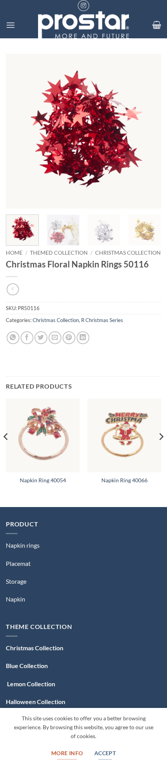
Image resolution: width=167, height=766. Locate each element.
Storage (16, 581)
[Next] (148, 131)
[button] (10, 24)
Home (14, 253)
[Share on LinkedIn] (83, 337)
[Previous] (19, 131)
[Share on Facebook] (27, 337)
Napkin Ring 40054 (43, 480)
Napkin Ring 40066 (124, 480)
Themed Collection (59, 253)
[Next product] (13, 289)
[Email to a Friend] (55, 337)
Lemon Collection (30, 683)
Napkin (15, 599)
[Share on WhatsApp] (13, 337)
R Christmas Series (102, 320)
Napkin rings (23, 545)
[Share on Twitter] (41, 337)
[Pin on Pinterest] (69, 337)
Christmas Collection (128, 253)
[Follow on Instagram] (83, 5)
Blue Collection (27, 665)
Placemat (18, 563)
